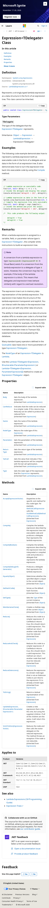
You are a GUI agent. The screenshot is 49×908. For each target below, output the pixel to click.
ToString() (7, 692)
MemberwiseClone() (11, 607)
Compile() (6, 525)
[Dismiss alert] (45, 4)
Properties (8, 62)
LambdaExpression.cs (17, 86)
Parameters (7, 440)
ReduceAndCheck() (10, 643)
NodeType (10, 353)
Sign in (44, 26)
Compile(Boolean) (10, 545)
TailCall (6, 459)
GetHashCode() (9, 588)
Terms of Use (32, 901)
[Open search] (38, 26)
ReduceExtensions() (10, 670)
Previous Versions (22, 894)
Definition (8, 53)
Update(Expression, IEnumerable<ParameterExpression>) (13, 709)
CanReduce (7, 406)
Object (16, 135)
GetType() (6, 597)
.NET (10, 31)
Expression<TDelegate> (12, 129)
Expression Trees (14, 806)
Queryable (6, 344)
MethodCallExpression (35, 508)
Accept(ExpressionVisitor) (13, 498)
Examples (7, 56)
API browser (19, 31)
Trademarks (6, 905)
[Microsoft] (24, 25)
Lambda (5, 356)
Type (5, 471)
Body (5, 397)
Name (5, 421)
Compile (41, 170)
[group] (24, 110)
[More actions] (45, 31)
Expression (27, 135)
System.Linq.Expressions (22, 78)
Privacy (16, 898)
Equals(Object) (9, 576)
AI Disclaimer (7, 894)
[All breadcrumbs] (4, 31)
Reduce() (6, 616)
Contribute (6, 898)
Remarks (7, 59)
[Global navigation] (2, 26)
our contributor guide (30, 829)
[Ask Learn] (34, 31)
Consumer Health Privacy (12, 901)
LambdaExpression (21, 138)
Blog (34, 894)
